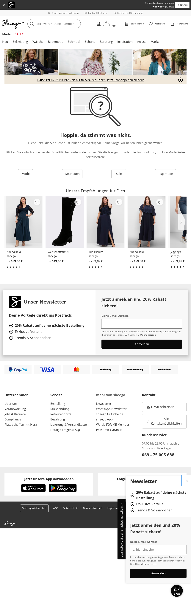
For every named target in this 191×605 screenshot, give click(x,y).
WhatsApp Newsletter (111, 409)
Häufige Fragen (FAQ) (65, 430)
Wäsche (37, 42)
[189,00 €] (23, 222)
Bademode (55, 42)
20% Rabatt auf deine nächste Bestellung (121, 531)
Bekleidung (20, 42)
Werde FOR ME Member (112, 425)
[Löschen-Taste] (76, 23)
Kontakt (149, 395)
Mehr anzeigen (148, 564)
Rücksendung (59, 409)
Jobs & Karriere (15, 414)
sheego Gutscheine (109, 414)
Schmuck (74, 42)
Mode (6, 34)
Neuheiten (72, 174)
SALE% (19, 34)
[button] (182, 222)
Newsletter (103, 404)
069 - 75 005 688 (158, 454)
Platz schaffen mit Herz (20, 425)
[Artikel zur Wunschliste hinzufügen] (37, 202)
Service (56, 395)
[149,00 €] (65, 222)
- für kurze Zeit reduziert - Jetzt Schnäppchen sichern (90, 80)
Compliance (12, 419)
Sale (119, 174)
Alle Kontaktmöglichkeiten (166, 421)
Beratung (106, 42)
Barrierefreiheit (92, 508)
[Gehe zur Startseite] (13, 23)
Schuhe (90, 42)
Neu (5, 42)
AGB (55, 508)
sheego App (104, 419)
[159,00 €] (146, 222)
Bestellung (57, 404)
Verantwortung (15, 409)
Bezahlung (57, 419)
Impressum (114, 508)
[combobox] (61, 23)
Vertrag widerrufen (34, 508)
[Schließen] (4, 5)
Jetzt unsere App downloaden (49, 479)
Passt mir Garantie (109, 430)
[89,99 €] (105, 222)
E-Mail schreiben (160, 408)
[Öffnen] (181, 80)
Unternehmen (16, 395)
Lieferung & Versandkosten (69, 425)
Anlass (141, 42)
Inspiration (125, 42)
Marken (156, 42)
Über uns (11, 404)
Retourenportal (61, 414)
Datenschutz (71, 508)
